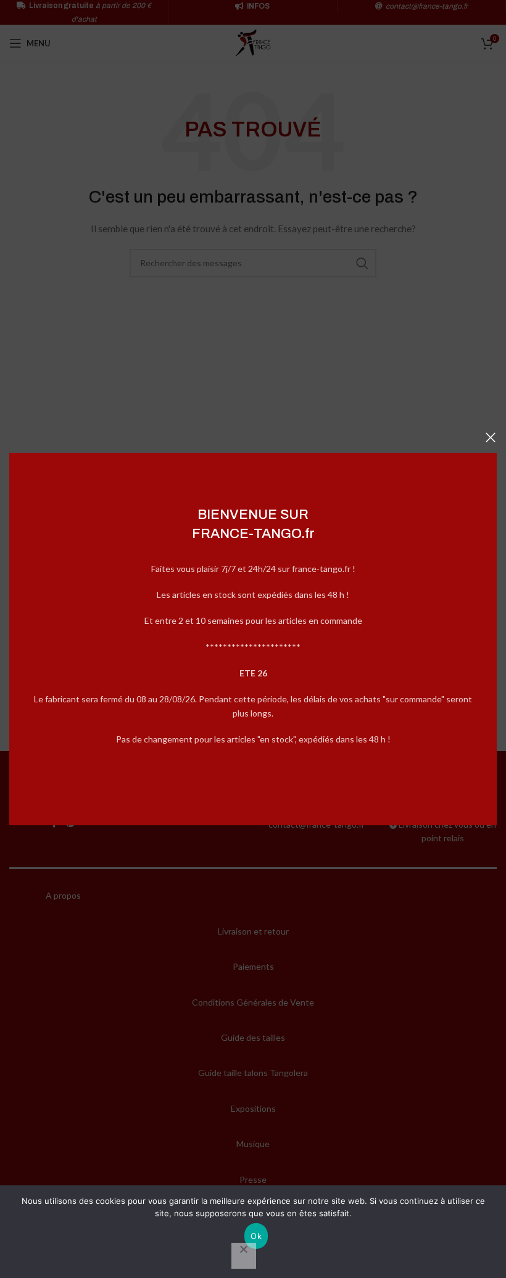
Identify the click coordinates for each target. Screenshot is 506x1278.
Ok (256, 1236)
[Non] (243, 1256)
